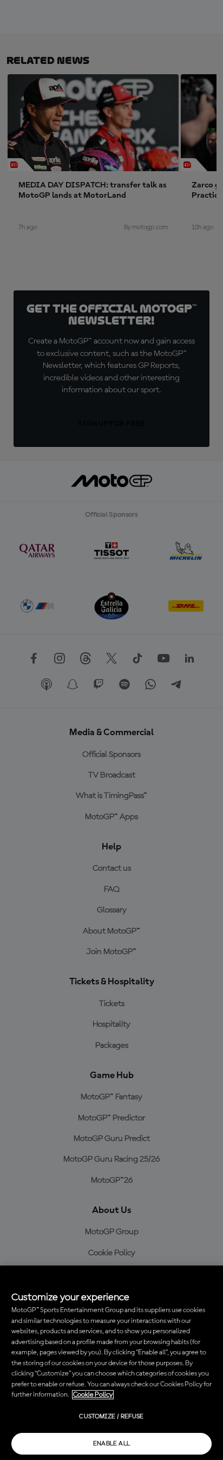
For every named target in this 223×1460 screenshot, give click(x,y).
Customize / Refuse (111, 1416)
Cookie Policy (93, 1394)
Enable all (111, 1443)
